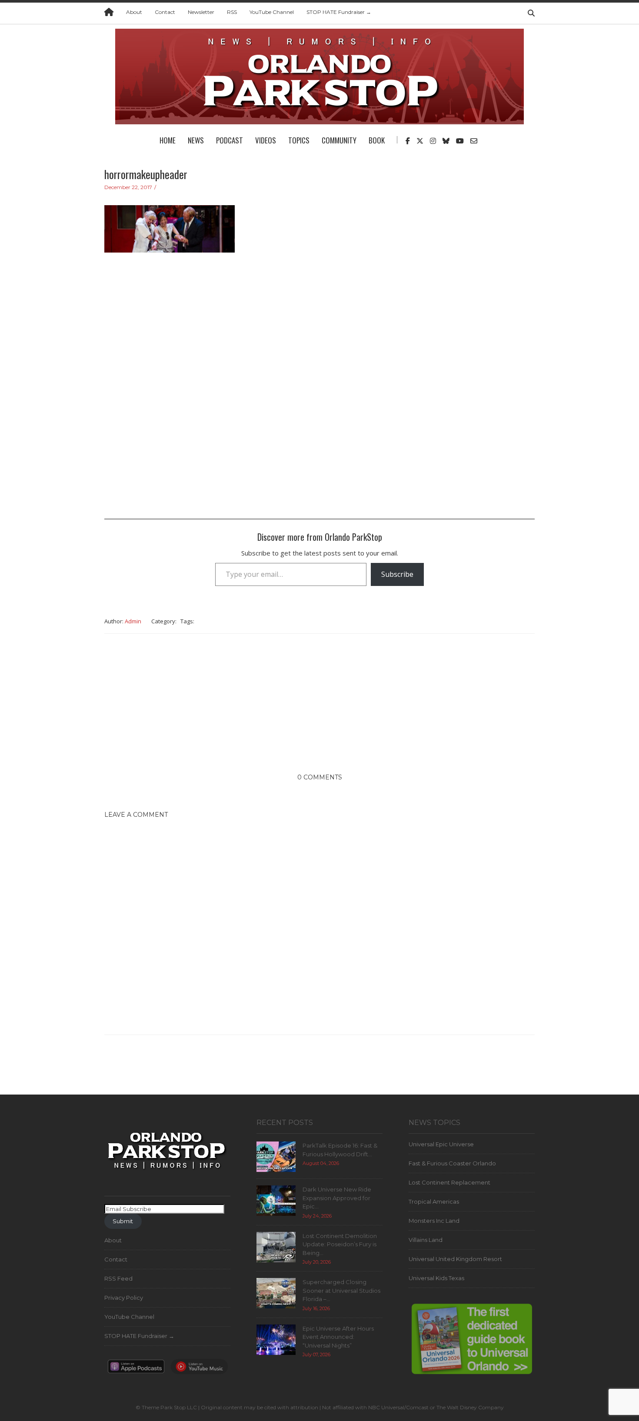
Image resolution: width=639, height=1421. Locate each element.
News (196, 140)
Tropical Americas (434, 1201)
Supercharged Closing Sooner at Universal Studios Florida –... (341, 1290)
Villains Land (426, 1239)
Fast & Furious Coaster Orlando (452, 1163)
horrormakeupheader (145, 174)
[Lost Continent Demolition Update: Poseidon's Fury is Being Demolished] (276, 1246)
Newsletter (201, 12)
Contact (165, 12)
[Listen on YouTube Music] (199, 1368)
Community (339, 140)
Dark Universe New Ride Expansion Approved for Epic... (337, 1198)
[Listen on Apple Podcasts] (136, 1368)
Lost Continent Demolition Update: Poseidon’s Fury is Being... (340, 1244)
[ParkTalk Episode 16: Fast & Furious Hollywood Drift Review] (276, 1156)
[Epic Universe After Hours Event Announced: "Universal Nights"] (276, 1338)
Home (168, 140)
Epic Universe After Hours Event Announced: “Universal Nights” (338, 1337)
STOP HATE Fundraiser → (338, 12)
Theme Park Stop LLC (169, 1407)
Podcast (229, 140)
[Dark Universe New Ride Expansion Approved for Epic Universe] (276, 1200)
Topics (299, 140)
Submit (123, 1221)
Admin (133, 621)
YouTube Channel (272, 12)
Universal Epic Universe (441, 1144)
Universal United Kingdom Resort (455, 1258)
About (134, 12)
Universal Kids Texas (436, 1278)
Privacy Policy (123, 1297)
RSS (232, 12)
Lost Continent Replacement (449, 1182)
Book (377, 140)
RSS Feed (118, 1278)
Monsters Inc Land (434, 1220)
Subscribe (397, 574)
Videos (265, 140)
